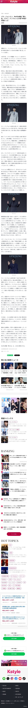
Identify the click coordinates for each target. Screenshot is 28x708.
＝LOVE (10, 579)
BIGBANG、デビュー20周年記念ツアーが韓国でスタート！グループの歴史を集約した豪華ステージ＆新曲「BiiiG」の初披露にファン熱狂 (15, 500)
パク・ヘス (22, 576)
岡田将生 (18, 588)
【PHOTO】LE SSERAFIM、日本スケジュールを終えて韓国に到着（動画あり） (14, 513)
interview (18, 694)
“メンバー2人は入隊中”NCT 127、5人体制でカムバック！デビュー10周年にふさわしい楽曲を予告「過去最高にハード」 (18, 473)
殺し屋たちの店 (11, 588)
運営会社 (3, 701)
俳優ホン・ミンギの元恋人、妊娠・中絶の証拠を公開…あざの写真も (15, 528)
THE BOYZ (19, 582)
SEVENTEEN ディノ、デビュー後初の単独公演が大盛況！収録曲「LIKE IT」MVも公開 (14, 506)
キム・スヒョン (17, 579)
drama (4, 694)
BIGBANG (4, 579)
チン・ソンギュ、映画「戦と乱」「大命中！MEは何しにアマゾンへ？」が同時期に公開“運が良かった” (21, 372)
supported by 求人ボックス (22, 626)
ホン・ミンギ (11, 582)
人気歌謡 (4, 588)
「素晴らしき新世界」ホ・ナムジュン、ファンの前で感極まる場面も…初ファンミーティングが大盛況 (18, 490)
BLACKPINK (4, 582)
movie (16, 685)
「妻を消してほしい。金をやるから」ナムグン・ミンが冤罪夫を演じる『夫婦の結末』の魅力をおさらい (18, 482)
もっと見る (14, 534)
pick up (4, 685)
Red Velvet (4, 585)
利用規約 (22, 701)
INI (24, 582)
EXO (10, 585)
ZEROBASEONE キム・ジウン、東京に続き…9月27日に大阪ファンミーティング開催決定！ (15, 521)
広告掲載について (9, 701)
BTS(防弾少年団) (5, 576)
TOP (2, 13)
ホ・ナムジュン (14, 576)
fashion (17, 688)
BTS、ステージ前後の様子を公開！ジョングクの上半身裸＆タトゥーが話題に (18, 456)
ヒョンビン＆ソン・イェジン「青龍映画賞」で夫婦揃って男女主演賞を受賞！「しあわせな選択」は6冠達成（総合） (7, 372)
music (4, 691)
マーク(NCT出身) (16, 585)
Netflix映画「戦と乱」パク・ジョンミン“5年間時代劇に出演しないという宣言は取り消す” (21, 386)
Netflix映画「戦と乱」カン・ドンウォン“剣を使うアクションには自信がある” (7, 386)
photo (17, 691)
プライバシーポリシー (10, 703)
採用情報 (3, 703)
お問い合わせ (16, 701)
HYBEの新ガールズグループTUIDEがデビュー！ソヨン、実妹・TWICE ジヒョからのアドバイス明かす (18, 465)
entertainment (7, 688)
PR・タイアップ (19, 697)
